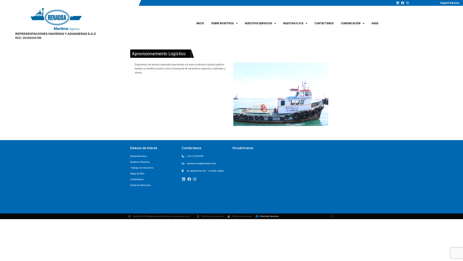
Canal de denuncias (140, 185)
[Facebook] (402, 2)
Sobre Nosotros (222, 23)
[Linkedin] (397, 2)
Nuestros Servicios (258, 23)
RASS (375, 23)
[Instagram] (407, 2)
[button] (237, 95)
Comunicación (350, 23)
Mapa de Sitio (137, 173)
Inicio (200, 23)
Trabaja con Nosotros (141, 167)
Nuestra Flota (293, 23)
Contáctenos (324, 23)
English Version (449, 2)
